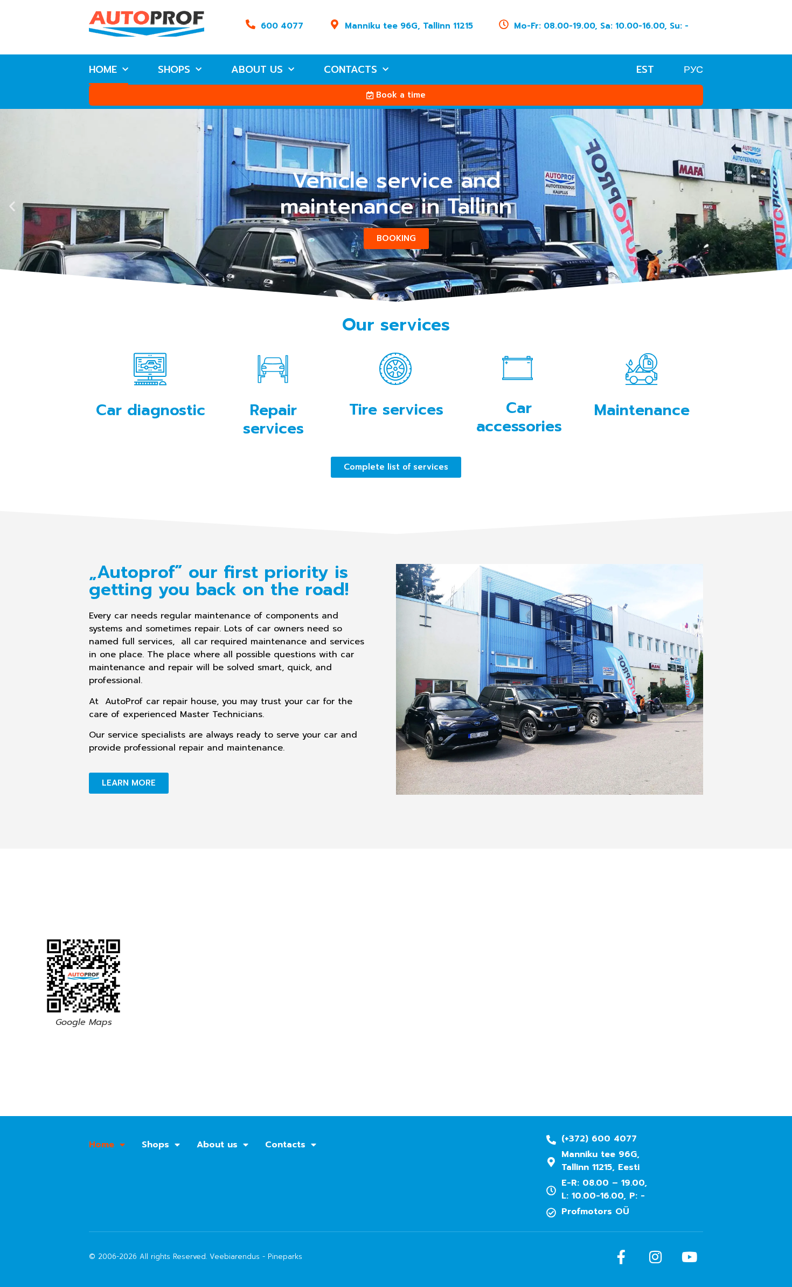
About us (257, 69)
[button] (12, 206)
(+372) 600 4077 (599, 1138)
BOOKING (396, 238)
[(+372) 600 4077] (551, 1140)
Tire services (396, 409)
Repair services (273, 419)
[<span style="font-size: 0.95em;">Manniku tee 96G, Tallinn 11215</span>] (334, 24)
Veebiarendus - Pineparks (256, 1256)
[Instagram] (655, 1257)
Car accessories (519, 417)
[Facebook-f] (621, 1257)
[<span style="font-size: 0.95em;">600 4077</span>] (250, 24)
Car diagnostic (150, 410)
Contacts (350, 69)
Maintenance (642, 410)
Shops (174, 69)
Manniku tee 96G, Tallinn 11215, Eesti (600, 1161)
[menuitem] (645, 69)
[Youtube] (689, 1257)
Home (103, 69)
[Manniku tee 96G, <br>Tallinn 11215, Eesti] (551, 1162)
